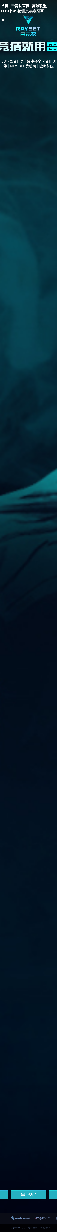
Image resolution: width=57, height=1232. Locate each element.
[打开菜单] (2, 20)
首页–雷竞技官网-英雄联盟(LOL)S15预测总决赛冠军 (24, 8)
